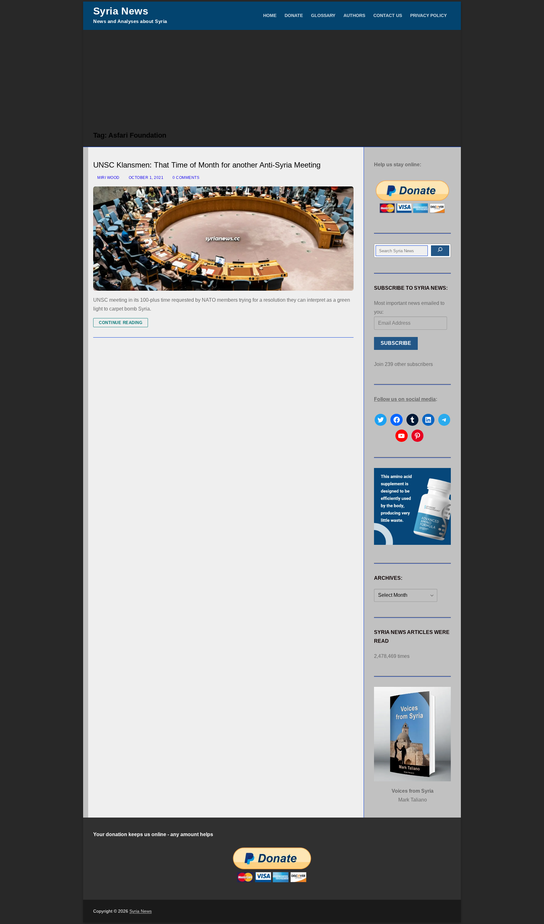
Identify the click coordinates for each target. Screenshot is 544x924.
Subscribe (396, 343)
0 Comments (185, 178)
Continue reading (120, 322)
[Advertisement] (272, 77)
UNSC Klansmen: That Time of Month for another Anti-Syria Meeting (206, 165)
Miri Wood (108, 178)
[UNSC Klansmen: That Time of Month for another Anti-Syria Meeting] (223, 238)
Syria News (120, 11)
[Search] (440, 250)
